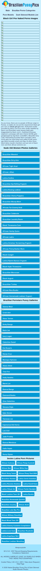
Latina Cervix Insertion (27, 478)
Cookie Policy (6, 562)
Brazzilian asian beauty (17, 130)
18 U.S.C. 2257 (17, 562)
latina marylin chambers (14, 143)
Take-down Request (32, 562)
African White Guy (21, 468)
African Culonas (8, 463)
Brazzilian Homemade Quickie (13, 499)
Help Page (20, 564)
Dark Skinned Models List (27, 15)
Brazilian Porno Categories (23, 10)
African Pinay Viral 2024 (28, 473)
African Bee (6, 468)
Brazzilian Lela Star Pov (11, 510)
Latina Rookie (28, 494)
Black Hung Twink (9, 473)
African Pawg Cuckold (25, 463)
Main (8, 10)
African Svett (24, 505)
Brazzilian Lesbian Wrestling (13, 541)
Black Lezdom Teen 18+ (11, 494)
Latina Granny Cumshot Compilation (16, 525)
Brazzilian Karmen (9, 478)
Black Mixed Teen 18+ (10, 520)
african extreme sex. (19, 145)
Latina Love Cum (8, 531)
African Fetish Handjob (27, 489)
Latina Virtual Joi (8, 489)
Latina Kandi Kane (30, 484)
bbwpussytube (20, 547)
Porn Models (8, 15)
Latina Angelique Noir (10, 536)
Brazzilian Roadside (25, 531)
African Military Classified (12, 515)
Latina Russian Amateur (11, 484)
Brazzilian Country (9, 505)
